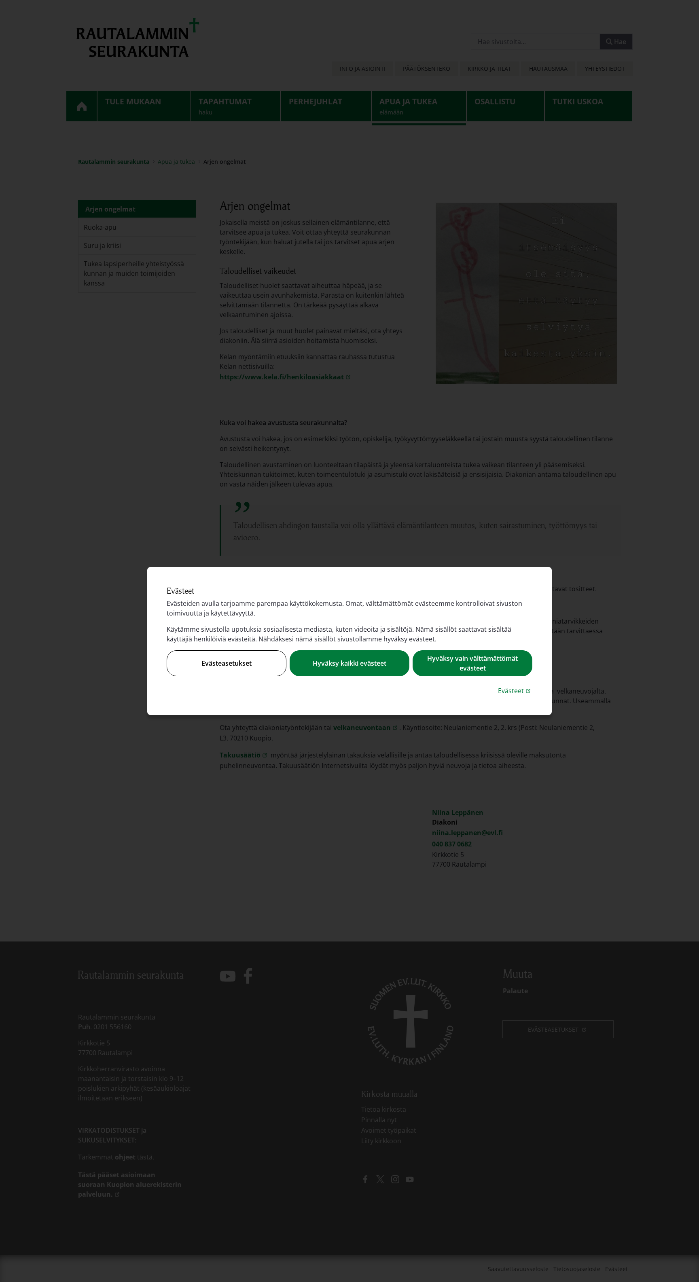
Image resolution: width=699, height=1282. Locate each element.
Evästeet (515, 690)
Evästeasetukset (226, 663)
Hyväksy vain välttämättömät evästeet (472, 663)
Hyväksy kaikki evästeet (349, 663)
